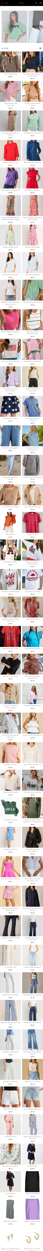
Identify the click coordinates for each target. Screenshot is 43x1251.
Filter (6, 48)
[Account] (36, 3)
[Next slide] (39, 27)
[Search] (6, 3)
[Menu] (2, 3)
